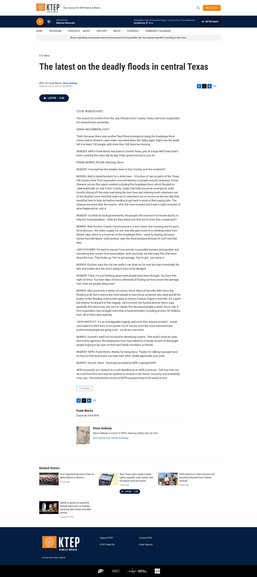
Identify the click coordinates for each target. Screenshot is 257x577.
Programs (55, 31)
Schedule (133, 31)
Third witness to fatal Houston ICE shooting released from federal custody (197, 477)
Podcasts (74, 31)
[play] (40, 21)
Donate (213, 7)
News (39, 31)
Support (102, 31)
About (117, 31)
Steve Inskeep (70, 83)
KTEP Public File (107, 545)
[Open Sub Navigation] (45, 31)
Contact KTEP (145, 538)
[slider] (53, 21)
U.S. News (44, 55)
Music (86, 31)
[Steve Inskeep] (83, 435)
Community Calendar (158, 31)
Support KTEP (106, 538)
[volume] (48, 21)
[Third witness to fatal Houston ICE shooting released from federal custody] (168, 479)
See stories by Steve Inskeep (111, 438)
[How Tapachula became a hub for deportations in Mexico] (49, 479)
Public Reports (146, 545)
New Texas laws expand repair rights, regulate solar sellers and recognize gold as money (136, 477)
